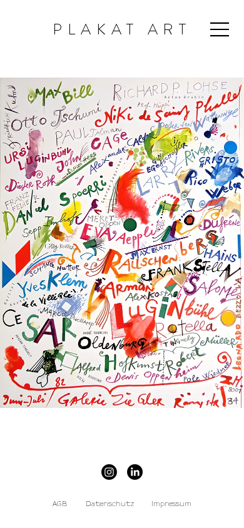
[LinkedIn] (135, 472)
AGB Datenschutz (94, 504)
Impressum (171, 504)
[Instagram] (109, 472)
